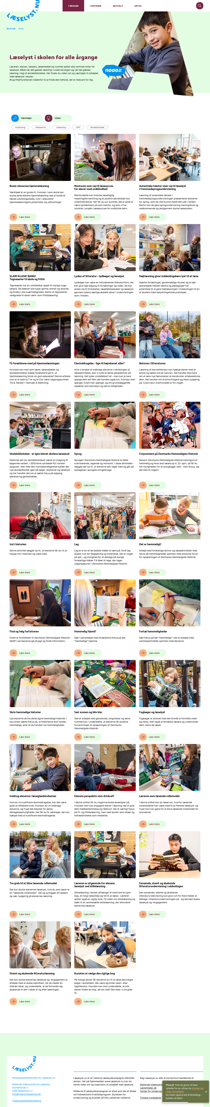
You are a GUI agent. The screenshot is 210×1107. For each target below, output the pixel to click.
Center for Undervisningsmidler (157, 1091)
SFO (78, 127)
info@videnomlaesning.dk (26, 1094)
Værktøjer (26, 118)
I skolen (73, 6)
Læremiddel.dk (148, 1087)
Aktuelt (118, 6)
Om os (137, 6)
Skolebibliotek (97, 127)
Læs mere (24, 217)
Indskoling (20, 127)
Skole (21, 28)
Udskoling (61, 127)
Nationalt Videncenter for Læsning (159, 1084)
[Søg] (199, 5)
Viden (58, 118)
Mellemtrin (41, 127)
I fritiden (95, 6)
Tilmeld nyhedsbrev (151, 1097)
